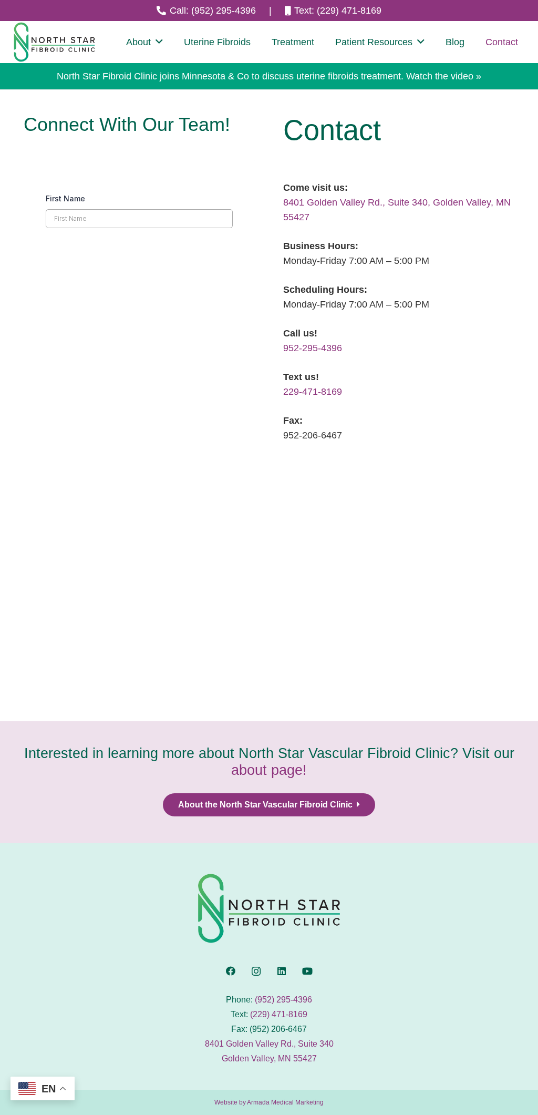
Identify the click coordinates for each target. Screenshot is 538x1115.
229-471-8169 (312, 391)
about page (267, 770)
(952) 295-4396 (283, 999)
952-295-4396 (312, 348)
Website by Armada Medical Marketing (269, 1102)
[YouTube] (307, 971)
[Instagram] (256, 971)
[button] (159, 42)
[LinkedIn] (282, 971)
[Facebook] (231, 971)
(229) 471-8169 (278, 1014)
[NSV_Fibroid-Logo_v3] (54, 42)
